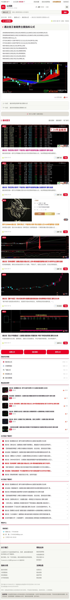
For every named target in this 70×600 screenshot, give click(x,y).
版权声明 (39, 575)
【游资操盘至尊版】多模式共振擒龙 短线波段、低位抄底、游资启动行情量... (28, 448)
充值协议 (39, 569)
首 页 (9, 17)
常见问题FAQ (40, 557)
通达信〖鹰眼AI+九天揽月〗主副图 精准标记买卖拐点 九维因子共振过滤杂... (28, 456)
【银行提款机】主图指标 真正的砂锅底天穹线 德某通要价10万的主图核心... (28, 467)
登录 (42, 7)
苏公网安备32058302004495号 (9, 586)
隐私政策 (39, 572)
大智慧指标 (4, 572)
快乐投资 (59, 306)
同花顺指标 (4, 575)
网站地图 (39, 578)
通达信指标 (4, 569)
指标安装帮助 (46, 2)
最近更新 (51, 120)
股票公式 (17, 17)
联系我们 (66, 2)
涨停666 (59, 343)
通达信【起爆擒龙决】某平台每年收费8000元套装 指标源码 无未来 (25, 441)
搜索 (65, 12)
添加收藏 (36, 2)
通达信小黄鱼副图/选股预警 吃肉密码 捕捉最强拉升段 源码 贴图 (24, 492)
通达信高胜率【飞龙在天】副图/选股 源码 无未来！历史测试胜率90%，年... (28, 507)
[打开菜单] (67, 7)
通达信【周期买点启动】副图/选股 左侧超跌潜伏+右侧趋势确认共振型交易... (28, 510)
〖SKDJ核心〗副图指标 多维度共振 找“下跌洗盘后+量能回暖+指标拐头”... (27, 503)
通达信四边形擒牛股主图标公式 (19, 103)
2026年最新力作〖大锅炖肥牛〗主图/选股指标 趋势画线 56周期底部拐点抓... (28, 518)
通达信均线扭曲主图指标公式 (18, 107)
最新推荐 (59, 120)
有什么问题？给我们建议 (36, 114)
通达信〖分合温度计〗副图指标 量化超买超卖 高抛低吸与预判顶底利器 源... (28, 514)
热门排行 (66, 120)
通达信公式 (25, 17)
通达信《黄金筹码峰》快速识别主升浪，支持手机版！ (21, 474)
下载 (65, 157)
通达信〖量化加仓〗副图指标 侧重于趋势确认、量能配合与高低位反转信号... (28, 445)
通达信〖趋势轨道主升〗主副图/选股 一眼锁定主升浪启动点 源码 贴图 (26, 499)
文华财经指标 (5, 578)
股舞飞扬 (59, 157)
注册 (47, 7)
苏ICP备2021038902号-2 (8, 584)
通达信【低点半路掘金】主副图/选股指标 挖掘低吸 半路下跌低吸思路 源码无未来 (30, 336)
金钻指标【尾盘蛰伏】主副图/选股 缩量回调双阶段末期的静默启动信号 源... (28, 452)
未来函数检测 (57, 2)
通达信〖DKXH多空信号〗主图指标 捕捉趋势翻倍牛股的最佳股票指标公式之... (29, 460)
